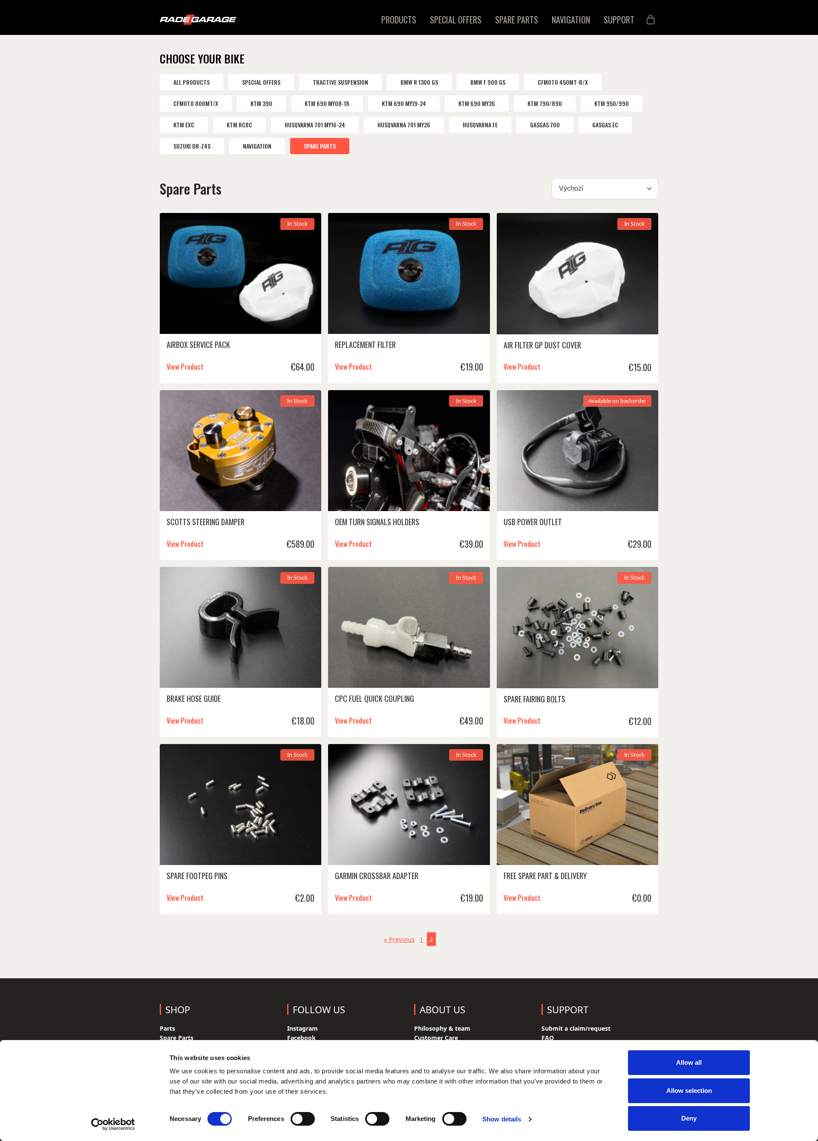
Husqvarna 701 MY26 (403, 124)
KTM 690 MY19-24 (404, 103)
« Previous (399, 939)
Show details (501, 1119)
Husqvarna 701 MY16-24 (315, 124)
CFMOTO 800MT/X (195, 103)
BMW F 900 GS (487, 82)
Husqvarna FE (480, 124)
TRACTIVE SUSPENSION (340, 82)
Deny (689, 1118)
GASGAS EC (605, 124)
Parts (167, 1028)
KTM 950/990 (611, 103)
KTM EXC (183, 124)
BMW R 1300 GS (419, 82)
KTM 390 (261, 103)
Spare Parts (320, 145)
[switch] (303, 1119)
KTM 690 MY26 (476, 103)
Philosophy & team (442, 1028)
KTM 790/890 (544, 103)
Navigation (257, 145)
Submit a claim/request (576, 1028)
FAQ (547, 1038)
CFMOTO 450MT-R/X (563, 82)
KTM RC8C (239, 124)
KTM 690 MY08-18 (327, 103)
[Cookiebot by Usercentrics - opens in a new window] (113, 1124)
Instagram (302, 1028)
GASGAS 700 (545, 124)
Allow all (689, 1062)
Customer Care (436, 1038)
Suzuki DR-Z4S (191, 145)
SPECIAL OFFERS (261, 82)
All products (191, 82)
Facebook (301, 1038)
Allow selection (689, 1090)
